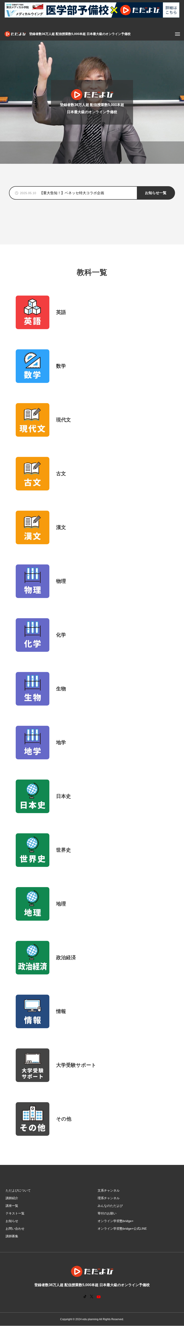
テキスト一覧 (15, 1213)
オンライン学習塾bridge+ (116, 1221)
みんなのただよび (110, 1205)
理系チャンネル (109, 1198)
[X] (92, 1296)
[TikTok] (85, 1296)
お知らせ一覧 (155, 193)
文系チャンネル (109, 1190)
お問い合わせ (15, 1228)
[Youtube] (99, 1296)
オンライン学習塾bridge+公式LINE (122, 1228)
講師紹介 (12, 1198)
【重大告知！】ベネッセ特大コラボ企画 (71, 193)
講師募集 (12, 1236)
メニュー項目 (16, 1181)
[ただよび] (15, 34)
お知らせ (12, 1221)
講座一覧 (12, 1205)
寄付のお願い (107, 1213)
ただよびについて (18, 1190)
